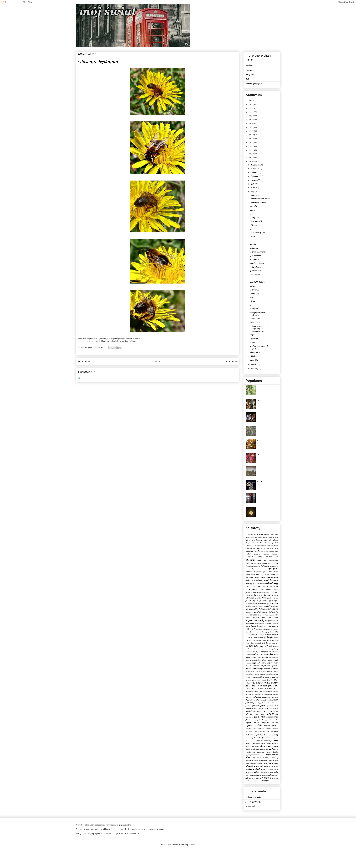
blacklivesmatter (260, 545)
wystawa (264, 769)
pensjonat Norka (257, 263)
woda (261, 766)
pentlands (249, 702)
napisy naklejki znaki (258, 671)
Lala (263, 643)
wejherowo (263, 760)
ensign (276, 589)
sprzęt (273, 738)
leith (266, 646)
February (255, 368)
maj (265, 654)
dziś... (252, 285)
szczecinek (255, 746)
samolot (275, 728)
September (255, 176)
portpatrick (257, 711)
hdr (257, 609)
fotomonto (250, 597)
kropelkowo (255, 318)
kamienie (267, 629)
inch (276, 617)
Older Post (231, 361)
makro (270, 654)
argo (265, 540)
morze (248, 668)
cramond (273, 566)
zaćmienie (262, 775)
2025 (251, 104)
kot (252, 637)
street (275, 740)
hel (260, 609)
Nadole (248, 671)
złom (271, 778)
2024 (251, 108)
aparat (248, 540)
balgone (275, 540)
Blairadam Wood (272, 545)
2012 (251, 154)
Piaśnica (275, 703)
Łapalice (275, 643)
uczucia (262, 755)
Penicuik (249, 700)
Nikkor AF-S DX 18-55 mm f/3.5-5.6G (262, 684)
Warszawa (249, 760)
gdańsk (248, 600)
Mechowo (263, 660)
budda (276, 548)
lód (270, 651)
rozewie (275, 725)
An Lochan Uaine (261, 537)
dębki (264, 572)
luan (276, 652)
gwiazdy (267, 606)
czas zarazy (273, 568)
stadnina (264, 740)
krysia (276, 637)
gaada (269, 598)
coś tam (275, 563)
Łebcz (256, 646)
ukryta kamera (272, 754)
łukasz (261, 654)
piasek (269, 703)
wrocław (249, 769)
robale (259, 725)
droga (262, 577)
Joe (270, 626)
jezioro (266, 626)
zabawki (248, 775)
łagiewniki (258, 643)
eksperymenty (252, 589)
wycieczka (254, 338)
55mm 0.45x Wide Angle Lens (261, 534)
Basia (252, 301)
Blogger (192, 844)
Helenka (265, 609)
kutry (269, 640)
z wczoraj (254, 308)
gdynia (255, 600)
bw (259, 551)
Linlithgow (256, 652)
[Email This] (109, 347)
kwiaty (248, 643)
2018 (251, 131)
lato (251, 645)
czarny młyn (262, 568)
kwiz (252, 643)
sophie (248, 738)
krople (270, 637)
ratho (276, 720)
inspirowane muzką (255, 620)
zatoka (248, 778)
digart (248, 574)
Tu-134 (275, 752)
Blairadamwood (251, 548)
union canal (270, 757)
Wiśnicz (275, 763)
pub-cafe (254, 719)
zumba (259, 781)
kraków (256, 637)
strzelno (248, 743)
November (255, 168)
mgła (252, 334)
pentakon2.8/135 (272, 700)
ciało (259, 560)
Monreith (249, 666)
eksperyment (255, 352)
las (247, 646)
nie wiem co (272, 676)
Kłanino (272, 632)
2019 (251, 127)
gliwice (248, 603)
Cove (247, 566)
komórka (268, 634)
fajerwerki (257, 592)
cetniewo (266, 554)
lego (261, 646)
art (270, 540)
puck (259, 719)
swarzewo (256, 743)
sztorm (269, 746)
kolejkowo (254, 634)
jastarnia (268, 623)
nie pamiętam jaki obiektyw (256, 677)
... (251, 213)
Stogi (270, 741)
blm (258, 548)
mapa (259, 657)
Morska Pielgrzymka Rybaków (265, 665)
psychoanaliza (272, 716)
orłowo (275, 694)
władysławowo (252, 766)
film (262, 595)
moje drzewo (267, 662)
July (253, 183)
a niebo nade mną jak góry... (259, 347)
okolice (275, 691)
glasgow (275, 600)
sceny (249, 734)
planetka (255, 705)
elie (262, 589)
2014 (251, 146)
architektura (257, 540)
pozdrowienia (255, 270)
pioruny (248, 706)
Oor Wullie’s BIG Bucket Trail (256, 694)
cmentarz (253, 563)
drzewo (253, 244)
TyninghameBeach (252, 754)
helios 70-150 (273, 609)
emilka (268, 589)
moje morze (255, 274)
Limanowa (249, 652)
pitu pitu (253, 206)
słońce (266, 735)
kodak (248, 635)
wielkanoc (260, 763)
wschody (257, 769)
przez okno (259, 716)
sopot (253, 737)
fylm (264, 597)
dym (253, 580)
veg (277, 758)
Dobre (256, 577)
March (254, 364)
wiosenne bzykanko (258, 202)
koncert (275, 634)
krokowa (263, 637)
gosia (269, 603)
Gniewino (254, 603)
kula (253, 640)
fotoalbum (274, 595)
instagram (250, 69)
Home (158, 361)
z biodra (254, 771)
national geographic (254, 83)
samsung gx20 (251, 731)
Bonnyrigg (269, 548)
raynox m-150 (252, 722)
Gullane (260, 606)
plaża (262, 705)
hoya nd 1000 (273, 615)
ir (272, 621)
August (254, 180)
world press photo (271, 766)
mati (270, 657)
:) (258, 440)
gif (270, 600)
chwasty (251, 560)
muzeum (267, 668)
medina (269, 660)
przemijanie (249, 717)
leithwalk (249, 648)
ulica (248, 757)
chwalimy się (271, 556)
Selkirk (260, 735)
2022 (251, 116)
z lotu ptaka (273, 772)
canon (263, 551)
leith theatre (273, 646)
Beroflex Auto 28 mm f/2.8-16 (267, 542)
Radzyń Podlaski (268, 719)
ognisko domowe (266, 691)
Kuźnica (275, 640)
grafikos (248, 606)
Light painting (273, 649)
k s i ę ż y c (254, 217)
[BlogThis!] (112, 347)
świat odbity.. (255, 322)
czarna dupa (250, 568)
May (253, 191)
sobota (259, 480)
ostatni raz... (255, 259)
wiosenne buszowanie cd (260, 198)
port (266, 708)
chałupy (275, 554)
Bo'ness (262, 548)
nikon (248, 688)
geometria (264, 600)
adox (247, 537)
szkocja (262, 746)
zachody (255, 774)
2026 (251, 100)
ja (253, 623)
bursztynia (249, 551)
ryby (255, 728)
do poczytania (270, 574)
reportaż (250, 725)
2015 (251, 142)
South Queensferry (263, 737)
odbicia (256, 691)
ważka (256, 760)
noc (253, 688)
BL (253, 545)
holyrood (253, 614)
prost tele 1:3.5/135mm (266, 713)
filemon (257, 595)
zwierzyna (265, 780)
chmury (259, 556)
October (254, 172)
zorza (254, 780)
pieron (253, 209)
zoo (251, 780)
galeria (275, 598)
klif (276, 632)
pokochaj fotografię (253, 801)
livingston (264, 651)
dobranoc (254, 247)
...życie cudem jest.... (258, 251)
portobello (249, 711)
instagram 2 (250, 74)
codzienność (262, 563)
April (253, 195)
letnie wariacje (258, 648)
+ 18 (252, 297)
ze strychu (255, 778)
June (253, 187)
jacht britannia (259, 623)
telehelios (249, 752)
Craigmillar (264, 566)
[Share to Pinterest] (120, 347)
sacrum (268, 728)
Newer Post (84, 361)
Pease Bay (274, 697)
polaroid (270, 706)
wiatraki (253, 763)
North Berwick (265, 688)
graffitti (275, 603)
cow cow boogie (254, 566)
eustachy (249, 592)
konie (248, 637)
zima (266, 777)
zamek (268, 775)
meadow (275, 657)
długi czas (260, 574)
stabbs (258, 740)
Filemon (253, 225)
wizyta (252, 236)
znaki (247, 780)
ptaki (248, 719)
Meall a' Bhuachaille (253, 660)
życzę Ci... (254, 360)
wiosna (267, 763)
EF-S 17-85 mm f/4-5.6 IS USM (262, 586)
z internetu (263, 772)
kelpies (251, 632)
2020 (251, 123)
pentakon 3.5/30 (259, 699)
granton (254, 606)
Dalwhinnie (257, 572)
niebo (269, 679)
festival (267, 592)
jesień (260, 626)
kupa (264, 640)
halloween (274, 606)
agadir (252, 537)
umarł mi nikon (258, 757)
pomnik (261, 708)
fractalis (258, 598)
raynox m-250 (270, 722)
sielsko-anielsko (256, 221)
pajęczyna (257, 697)
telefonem (273, 748)
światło (248, 746)
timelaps (268, 752)
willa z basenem (256, 267)
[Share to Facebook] (117, 347)
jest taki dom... (256, 255)
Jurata (256, 629)
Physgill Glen (262, 703)
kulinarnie (259, 640)
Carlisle (248, 554)
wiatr (247, 763)
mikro (259, 663)
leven (266, 649)
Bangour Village (251, 543)
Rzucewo (261, 728)
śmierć (271, 735)
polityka (255, 708)
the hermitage (259, 752)
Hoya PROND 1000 (255, 617)
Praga (270, 711)
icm (270, 617)
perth (255, 703)
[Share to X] (115, 347)
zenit (261, 778)
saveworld (274, 731)
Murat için (254, 293)
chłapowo (249, 556)
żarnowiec (274, 775)
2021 (251, 119)
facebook (249, 65)
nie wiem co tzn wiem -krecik (256, 680)
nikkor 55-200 (263, 682)
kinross (259, 632)
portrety (264, 711)
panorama (266, 697)
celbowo (257, 554)
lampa (268, 643)
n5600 (275, 668)
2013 (251, 150)
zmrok (276, 778)
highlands (272, 612)
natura (276, 674)
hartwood (252, 609)
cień (264, 560)
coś (269, 563)
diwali (253, 574)
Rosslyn (267, 725)
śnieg (276, 734)
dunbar (248, 580)
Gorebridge (262, 603)
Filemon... (254, 289)
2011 (251, 157)
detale (276, 572)
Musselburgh (258, 668)
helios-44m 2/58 (253, 611)
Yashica (271, 769)
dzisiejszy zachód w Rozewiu (257, 313)
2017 (251, 134)
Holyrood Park (263, 615)
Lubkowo (249, 654)
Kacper (261, 629)
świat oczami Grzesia (269, 743)
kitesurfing (265, 632)
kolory (261, 635)
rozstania (248, 728)
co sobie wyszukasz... (258, 232)
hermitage (265, 612)
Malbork (254, 657)
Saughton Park (263, 731)
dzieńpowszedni (262, 580)
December (255, 164)
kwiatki (253, 342)
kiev (255, 632)
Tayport (265, 749)
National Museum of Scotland (263, 674)
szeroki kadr (250, 806)
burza (255, 551)
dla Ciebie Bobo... (257, 282)
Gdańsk (253, 356)
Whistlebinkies (273, 760)
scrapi (256, 735)
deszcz (270, 571)
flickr (248, 79)
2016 (251, 138)
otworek (248, 697)
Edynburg (271, 583)
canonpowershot (272, 551)
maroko (265, 657)
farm (263, 592)
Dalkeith (249, 571)
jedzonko (252, 626)
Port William (273, 708)
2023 (251, 112)
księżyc (248, 640)
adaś (276, 534)
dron (268, 577)
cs (277, 566)
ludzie (255, 654)
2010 (251, 161)
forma (267, 594)
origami (270, 694)
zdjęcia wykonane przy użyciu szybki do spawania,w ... (259, 328)
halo (247, 609)
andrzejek (271, 537)
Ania (276, 537)
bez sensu (249, 545)
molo (276, 662)
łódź (273, 652)
